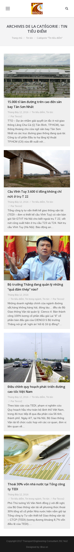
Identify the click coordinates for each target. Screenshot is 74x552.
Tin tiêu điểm (38, 112)
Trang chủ (17, 38)
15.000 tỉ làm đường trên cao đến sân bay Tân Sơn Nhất (35, 104)
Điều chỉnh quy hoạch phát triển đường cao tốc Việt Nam (36, 389)
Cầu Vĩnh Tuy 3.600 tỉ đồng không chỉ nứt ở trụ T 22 (34, 194)
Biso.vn (44, 547)
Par (16, 116)
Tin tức (29, 38)
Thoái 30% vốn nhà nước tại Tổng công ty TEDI (36, 486)
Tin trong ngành (33, 299)
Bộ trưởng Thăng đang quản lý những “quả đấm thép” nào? (35, 286)
